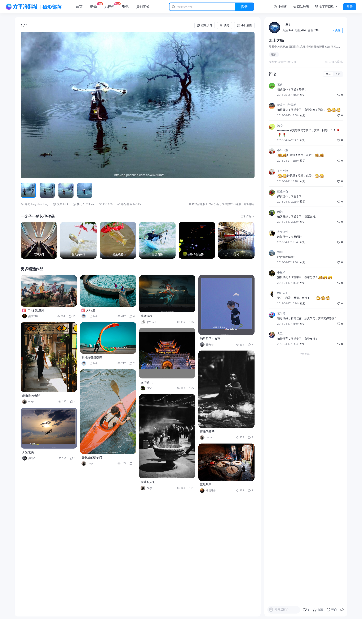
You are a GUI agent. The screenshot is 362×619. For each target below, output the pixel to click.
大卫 (280, 333)
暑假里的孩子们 (91, 457)
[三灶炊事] (226, 462)
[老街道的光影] (49, 357)
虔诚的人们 (148, 482)
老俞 (280, 84)
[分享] (342, 609)
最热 (337, 74)
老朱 (280, 211)
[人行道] (108, 291)
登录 (350, 7)
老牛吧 (281, 313)
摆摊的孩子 (207, 431)
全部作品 (246, 216)
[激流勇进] (157, 240)
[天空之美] (49, 428)
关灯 (226, 25)
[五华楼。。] (167, 353)
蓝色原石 (282, 191)
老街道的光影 (31, 396)
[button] (44, 105)
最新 (328, 74)
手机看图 (246, 25)
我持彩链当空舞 (91, 357)
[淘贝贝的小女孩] (226, 305)
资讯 (125, 6)
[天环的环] (39, 240)
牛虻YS (281, 272)
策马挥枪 (146, 316)
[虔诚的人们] (167, 436)
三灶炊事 (206, 484)
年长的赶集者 (36, 310)
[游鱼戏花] (118, 240)
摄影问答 (143, 6)
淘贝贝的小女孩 (210, 338)
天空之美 (28, 452)
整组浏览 (206, 25)
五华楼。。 (148, 382)
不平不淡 (282, 150)
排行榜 (109, 6)
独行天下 (282, 293)
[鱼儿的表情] (78, 240)
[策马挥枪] (167, 293)
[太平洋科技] (22, 7)
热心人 (281, 125)
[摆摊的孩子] (226, 389)
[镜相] (236, 240)
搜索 (244, 6)
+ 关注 (336, 30)
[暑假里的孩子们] (108, 411)
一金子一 (288, 24)
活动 (93, 6)
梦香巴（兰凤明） (288, 105)
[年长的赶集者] (49, 291)
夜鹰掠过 (282, 232)
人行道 (90, 310)
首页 (79, 6)
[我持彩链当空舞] (108, 338)
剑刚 (280, 252)
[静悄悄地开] (197, 240)
